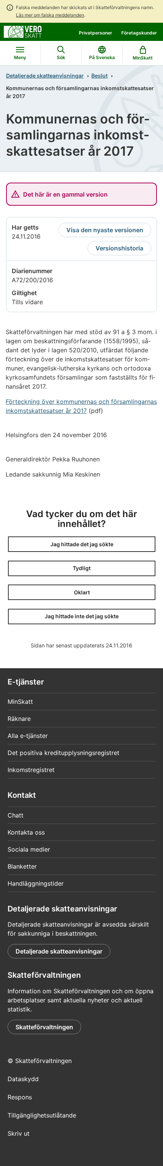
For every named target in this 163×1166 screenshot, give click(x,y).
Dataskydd (23, 1079)
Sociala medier (29, 849)
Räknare (19, 718)
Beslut (99, 75)
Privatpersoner (95, 33)
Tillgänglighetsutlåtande (42, 1115)
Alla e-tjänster (28, 735)
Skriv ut (19, 1133)
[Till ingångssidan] (23, 31)
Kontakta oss (26, 832)
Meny (20, 57)
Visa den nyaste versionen (104, 230)
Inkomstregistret (31, 770)
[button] (81, 544)
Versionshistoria (119, 248)
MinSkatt (20, 701)
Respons (20, 1097)
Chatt (16, 815)
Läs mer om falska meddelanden (50, 15)
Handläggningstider (36, 883)
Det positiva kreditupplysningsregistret (63, 752)
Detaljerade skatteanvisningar (45, 75)
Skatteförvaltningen (44, 1027)
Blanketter (22, 866)
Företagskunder (139, 33)
